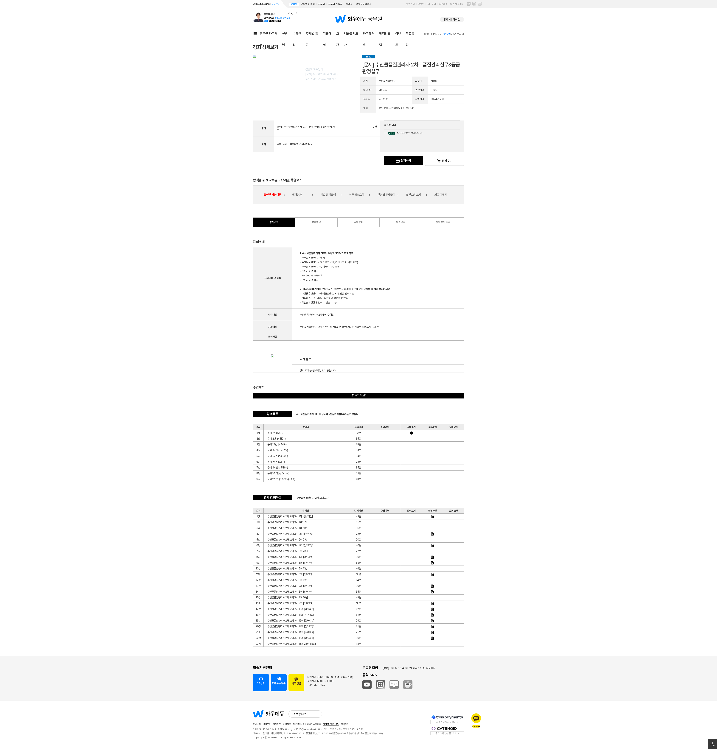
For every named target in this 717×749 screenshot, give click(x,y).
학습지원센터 (457, 4)
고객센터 (345, 724)
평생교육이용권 (363, 4)
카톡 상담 (296, 683)
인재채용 (277, 724)
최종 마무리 (440, 195)
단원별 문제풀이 (386, 195)
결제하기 (403, 161)
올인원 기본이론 (272, 195)
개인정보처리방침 (331, 724)
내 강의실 (452, 19)
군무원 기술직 (335, 4)
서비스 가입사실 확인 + (447, 722)
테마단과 (297, 195)
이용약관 (297, 724)
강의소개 (274, 222)
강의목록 (400, 222)
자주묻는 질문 (278, 680)
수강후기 (358, 222)
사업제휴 (287, 724)
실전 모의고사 (413, 195)
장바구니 (431, 4)
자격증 (349, 4)
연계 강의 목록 (442, 222)
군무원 (321, 4)
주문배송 (443, 4)
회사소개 (257, 724)
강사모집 (267, 724)
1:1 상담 (261, 680)
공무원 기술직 (308, 4)
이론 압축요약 (356, 195)
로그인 (421, 4)
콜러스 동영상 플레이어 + (447, 733)
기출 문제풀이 (328, 195)
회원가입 (410, 4)
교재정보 (316, 222)
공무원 (294, 4)
